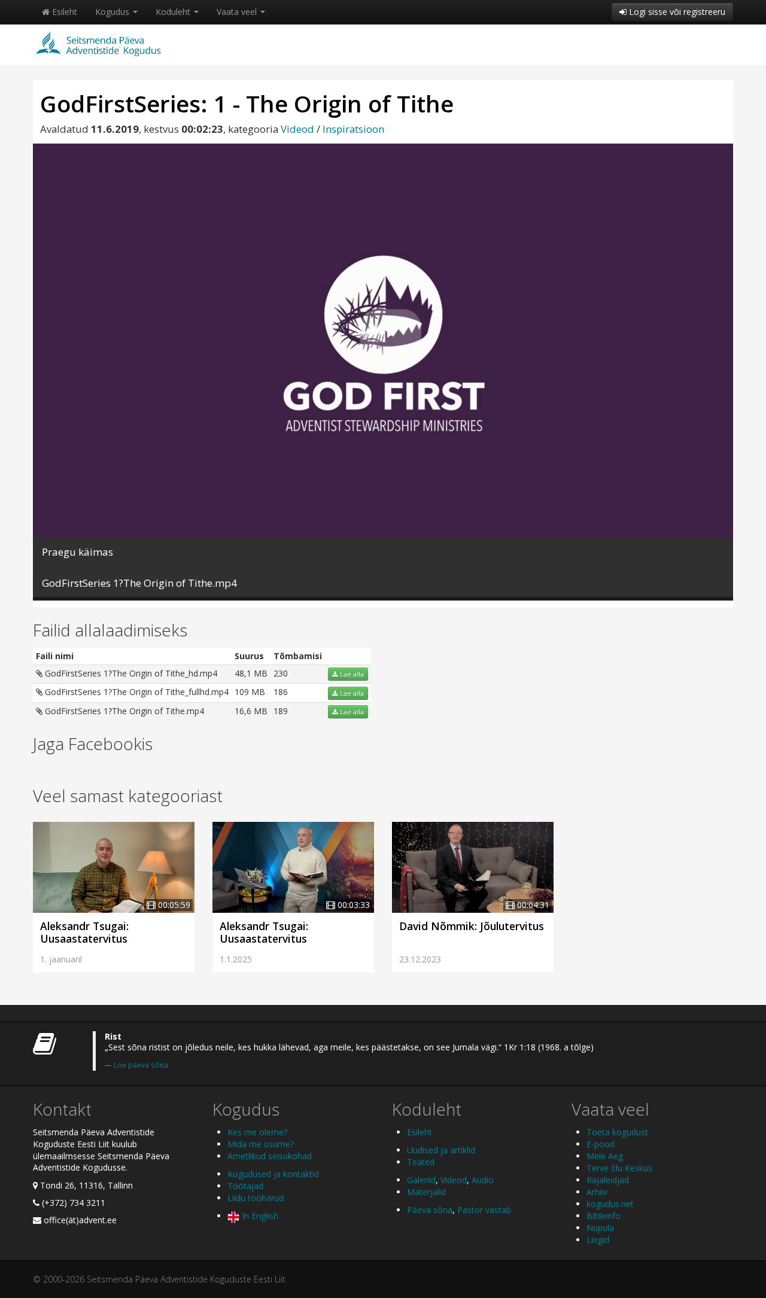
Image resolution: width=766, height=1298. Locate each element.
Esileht (63, 11)
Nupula (600, 1227)
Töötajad (245, 1186)
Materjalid (426, 1192)
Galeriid (421, 1180)
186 (280, 691)
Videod (297, 129)
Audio (483, 1180)
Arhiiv (596, 1192)
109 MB (250, 691)
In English (258, 1215)
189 (280, 711)
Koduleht (174, 11)
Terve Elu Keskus (619, 1168)
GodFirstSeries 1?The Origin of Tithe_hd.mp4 (129, 673)
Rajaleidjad (607, 1180)
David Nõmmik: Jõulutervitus (471, 926)
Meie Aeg (604, 1156)
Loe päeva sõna (141, 1065)
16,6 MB (251, 711)
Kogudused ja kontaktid (273, 1174)
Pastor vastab (484, 1209)
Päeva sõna (429, 1209)
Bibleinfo (603, 1215)
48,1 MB (251, 673)
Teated (420, 1162)
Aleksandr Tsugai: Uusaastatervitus (84, 932)
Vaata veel (238, 11)
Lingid (597, 1239)
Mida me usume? (260, 1144)
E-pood (600, 1144)
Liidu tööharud (255, 1197)
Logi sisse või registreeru (676, 11)
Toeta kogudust (617, 1132)
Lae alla (351, 674)
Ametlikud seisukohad (269, 1156)
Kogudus (113, 11)
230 (280, 673)
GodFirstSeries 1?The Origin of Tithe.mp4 (123, 711)
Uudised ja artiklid (441, 1150)
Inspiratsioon (353, 129)
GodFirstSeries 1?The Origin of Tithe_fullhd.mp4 (135, 691)
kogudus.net (610, 1203)
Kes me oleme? (257, 1132)
